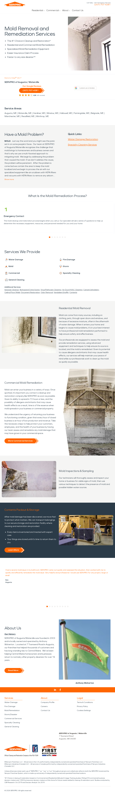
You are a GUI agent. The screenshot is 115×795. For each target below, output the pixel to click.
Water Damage (11, 702)
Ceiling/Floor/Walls (12, 292)
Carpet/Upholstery (91, 290)
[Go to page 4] (57, 237)
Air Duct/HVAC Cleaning (72, 290)
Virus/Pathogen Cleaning (51, 290)
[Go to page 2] (52, 237)
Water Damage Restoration (83, 139)
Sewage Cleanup (11, 290)
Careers (44, 706)
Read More (13, 670)
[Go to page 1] (49, 237)
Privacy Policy (82, 706)
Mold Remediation (12, 710)
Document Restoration (30, 292)
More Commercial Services (20, 441)
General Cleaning (11, 727)
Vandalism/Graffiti (61, 292)
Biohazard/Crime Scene (30, 290)
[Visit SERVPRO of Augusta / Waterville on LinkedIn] (55, 690)
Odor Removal (47, 292)
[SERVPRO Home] (14, 4)
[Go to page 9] (68, 606)
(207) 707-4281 (102, 4)
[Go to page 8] (65, 606)
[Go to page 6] (62, 237)
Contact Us (77, 10)
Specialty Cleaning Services (82, 144)
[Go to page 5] (60, 237)
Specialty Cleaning (12, 722)
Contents (73, 292)
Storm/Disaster (10, 714)
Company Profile (47, 702)
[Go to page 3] (55, 237)
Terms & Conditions (85, 702)
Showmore (9, 179)
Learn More (13, 550)
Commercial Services (13, 718)
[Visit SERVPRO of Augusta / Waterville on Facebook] (60, 690)
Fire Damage (9, 706)
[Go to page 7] (65, 237)
